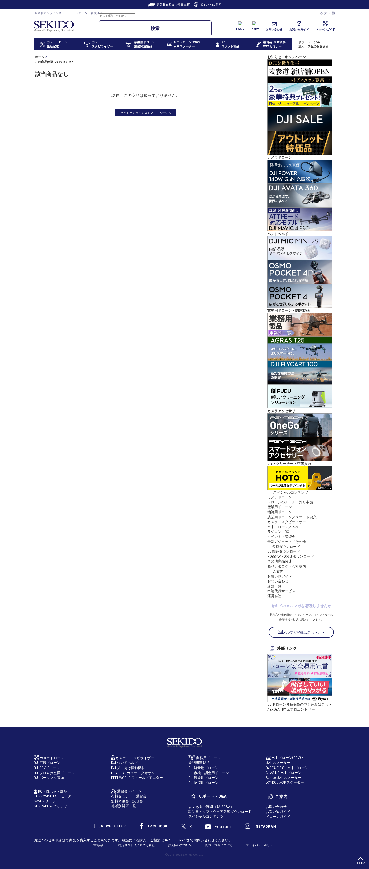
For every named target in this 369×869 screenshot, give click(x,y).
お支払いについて (180, 845)
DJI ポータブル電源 (49, 777)
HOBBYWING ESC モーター (54, 796)
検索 (155, 28)
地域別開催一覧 (123, 806)
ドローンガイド (278, 816)
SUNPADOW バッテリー (52, 806)
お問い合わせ (277, 581)
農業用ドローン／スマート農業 (292, 517)
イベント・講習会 (281, 536)
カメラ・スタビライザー (286, 522)
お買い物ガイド (279, 576)
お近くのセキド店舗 (50, 840)
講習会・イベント (130, 791)
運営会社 (274, 596)
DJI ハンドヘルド (124, 762)
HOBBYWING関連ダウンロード (290, 556)
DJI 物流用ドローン (203, 782)
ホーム (39, 56)
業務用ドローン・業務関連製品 (206, 760)
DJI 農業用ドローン (203, 777)
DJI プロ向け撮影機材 (128, 767)
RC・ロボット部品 (52, 791)
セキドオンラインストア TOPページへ (145, 112)
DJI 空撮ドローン (47, 762)
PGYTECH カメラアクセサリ (133, 773)
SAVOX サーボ (45, 801)
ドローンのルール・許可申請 (290, 502)
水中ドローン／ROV (282, 527)
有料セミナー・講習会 (128, 796)
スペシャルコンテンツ (205, 816)
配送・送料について (218, 845)
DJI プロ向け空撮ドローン (54, 773)
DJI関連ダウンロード (283, 551)
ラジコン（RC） (280, 531)
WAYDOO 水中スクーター (285, 782)
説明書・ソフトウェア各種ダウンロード (220, 811)
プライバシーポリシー (261, 845)
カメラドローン (279, 497)
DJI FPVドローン (47, 767)
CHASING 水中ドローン (283, 772)
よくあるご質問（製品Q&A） (211, 806)
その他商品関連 (279, 561)
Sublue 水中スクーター (283, 777)
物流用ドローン (279, 512)
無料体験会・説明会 (127, 801)
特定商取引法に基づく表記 (136, 845)
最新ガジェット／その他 (286, 541)
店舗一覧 (274, 586)
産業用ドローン (279, 507)
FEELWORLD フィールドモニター (137, 777)
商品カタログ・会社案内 (286, 566)
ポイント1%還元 (210, 4)
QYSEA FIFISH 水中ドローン (287, 767)
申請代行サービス (281, 591)
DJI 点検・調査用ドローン (208, 773)
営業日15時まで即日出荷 (173, 4)
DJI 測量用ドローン (203, 767)
